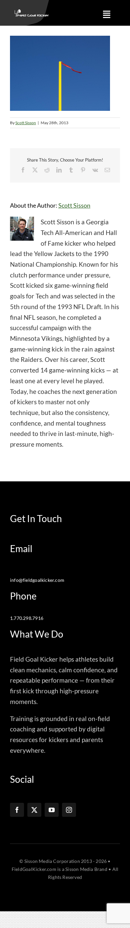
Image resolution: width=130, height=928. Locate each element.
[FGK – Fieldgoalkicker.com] (31, 12)
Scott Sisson (25, 122)
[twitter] (34, 810)
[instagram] (69, 810)
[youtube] (52, 810)
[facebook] (17, 810)
